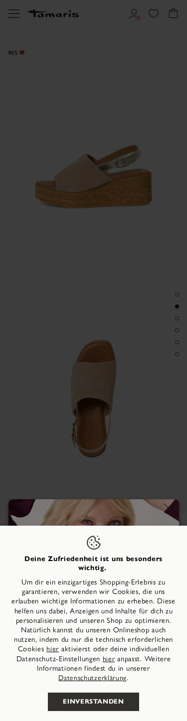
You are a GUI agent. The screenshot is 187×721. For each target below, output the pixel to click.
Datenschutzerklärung (92, 678)
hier (52, 649)
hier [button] (109, 659)
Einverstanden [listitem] (93, 702)
